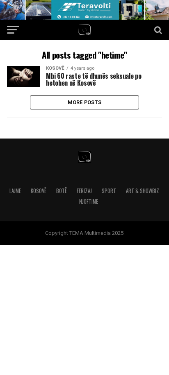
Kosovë (38, 191)
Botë (61, 191)
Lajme (15, 191)
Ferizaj (84, 191)
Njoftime (88, 201)
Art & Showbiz (142, 191)
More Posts (85, 102)
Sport (109, 191)
